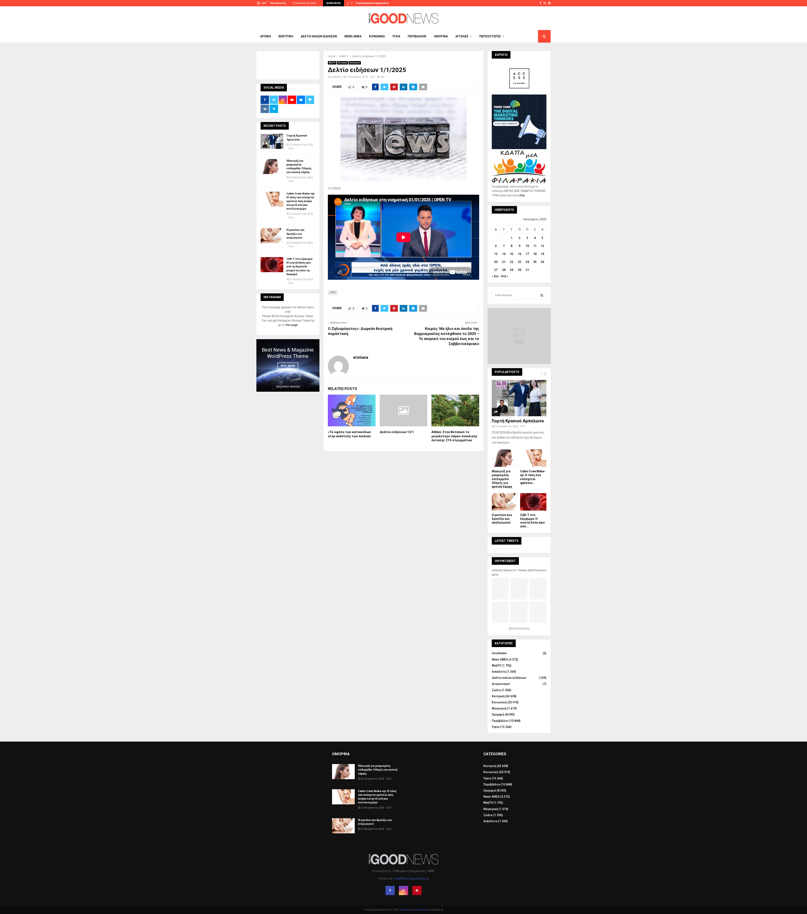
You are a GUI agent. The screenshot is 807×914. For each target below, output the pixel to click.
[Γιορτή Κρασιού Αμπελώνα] (272, 141)
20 (495, 262)
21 (503, 262)
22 (511, 262)
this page (292, 325)
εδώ (522, 195)
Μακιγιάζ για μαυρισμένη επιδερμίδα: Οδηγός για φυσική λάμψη (298, 166)
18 (535, 254)
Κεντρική (285, 36)
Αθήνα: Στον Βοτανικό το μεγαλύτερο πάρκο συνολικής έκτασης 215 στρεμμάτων (454, 436)
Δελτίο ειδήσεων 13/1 (397, 432)
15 (511, 254)
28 (503, 270)
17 (527, 254)
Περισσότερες (490, 36)
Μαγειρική (499, 708)
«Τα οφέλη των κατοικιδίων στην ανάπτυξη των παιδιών (349, 434)
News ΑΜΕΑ (352, 36)
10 (527, 246)
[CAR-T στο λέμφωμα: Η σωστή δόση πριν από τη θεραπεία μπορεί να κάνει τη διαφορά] (272, 264)
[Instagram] (403, 890)
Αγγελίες (461, 36)
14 (503, 254)
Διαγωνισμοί (501, 684)
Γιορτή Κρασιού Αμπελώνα (372, 3)
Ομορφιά (441, 36)
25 (535, 262)
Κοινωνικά (377, 36)
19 (542, 254)
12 (542, 246)
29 (511, 270)
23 (519, 262)
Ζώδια (496, 690)
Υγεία (396, 36)
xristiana (336, 76)
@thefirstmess (519, 628)
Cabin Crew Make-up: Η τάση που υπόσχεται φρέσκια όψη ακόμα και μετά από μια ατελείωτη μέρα (300, 201)
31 (527, 270)
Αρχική (265, 36)
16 (519, 254)
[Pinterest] (417, 890)
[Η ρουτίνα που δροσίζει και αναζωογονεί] (272, 235)
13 (495, 254)
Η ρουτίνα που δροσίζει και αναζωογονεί (295, 233)
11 (535, 246)
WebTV (332, 63)
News (333, 292)
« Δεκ (495, 276)
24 (527, 262)
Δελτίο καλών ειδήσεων (319, 36)
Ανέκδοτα (499, 671)
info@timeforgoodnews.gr (411, 878)
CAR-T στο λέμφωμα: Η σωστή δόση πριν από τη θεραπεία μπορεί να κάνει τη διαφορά (299, 266)
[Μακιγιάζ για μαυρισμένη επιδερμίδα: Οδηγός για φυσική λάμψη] (272, 166)
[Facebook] (390, 890)
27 (495, 270)
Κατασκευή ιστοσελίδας (415, 909)
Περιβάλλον (417, 36)
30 (519, 270)
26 (542, 262)
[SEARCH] (541, 295)
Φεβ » (504, 276)
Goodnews (499, 653)
